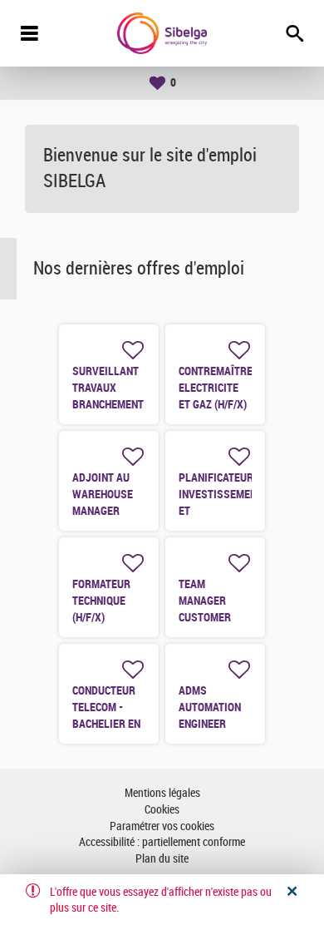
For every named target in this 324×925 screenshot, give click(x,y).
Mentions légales (162, 793)
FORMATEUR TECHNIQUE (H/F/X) (101, 600)
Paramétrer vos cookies (162, 826)
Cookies (162, 810)
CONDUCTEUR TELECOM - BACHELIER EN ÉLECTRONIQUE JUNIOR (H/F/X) (108, 724)
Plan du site (162, 859)
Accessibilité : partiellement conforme (162, 842)
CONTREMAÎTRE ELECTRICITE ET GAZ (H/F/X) (216, 387)
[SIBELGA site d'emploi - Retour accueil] (162, 33)
